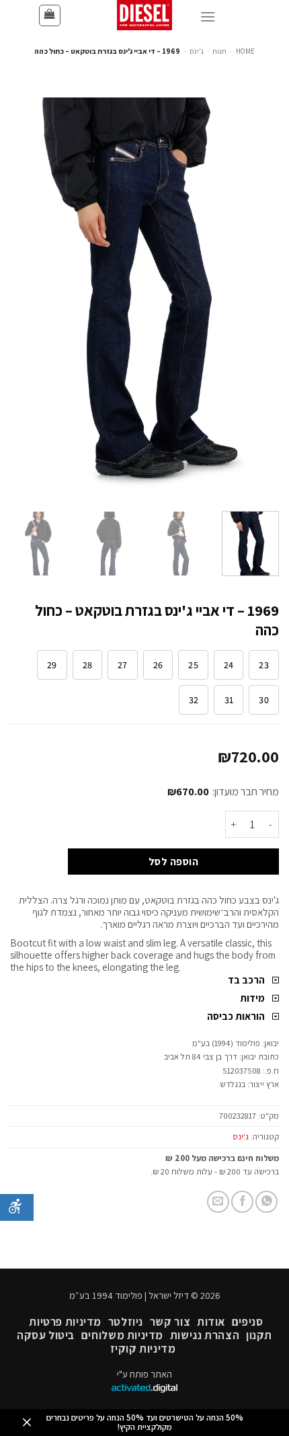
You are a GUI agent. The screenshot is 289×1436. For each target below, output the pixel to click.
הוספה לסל (173, 861)
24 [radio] (229, 665)
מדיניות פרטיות (65, 1321)
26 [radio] (158, 665)
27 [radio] (123, 665)
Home (245, 51)
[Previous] (257, 299)
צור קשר (170, 1321)
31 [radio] (229, 700)
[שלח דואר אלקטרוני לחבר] (218, 1202)
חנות (219, 51)
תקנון (259, 1335)
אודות (211, 1321)
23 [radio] (264, 665)
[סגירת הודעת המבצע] (27, 1423)
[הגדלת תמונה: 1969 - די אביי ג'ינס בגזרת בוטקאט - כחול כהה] (144, 298)
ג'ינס (197, 51)
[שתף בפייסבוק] (242, 1202)
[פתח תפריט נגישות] (17, 1207)
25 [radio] (193, 665)
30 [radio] (264, 700)
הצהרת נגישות (204, 1335)
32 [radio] (194, 700)
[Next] (23, 299)
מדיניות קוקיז (143, 1348)
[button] (49, 15)
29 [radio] (52, 665)
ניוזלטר (125, 1321)
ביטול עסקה (46, 1335)
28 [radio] (88, 665)
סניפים (247, 1321)
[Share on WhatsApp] (266, 1202)
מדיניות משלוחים (122, 1335)
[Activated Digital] (144, 1389)
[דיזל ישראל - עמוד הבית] (144, 15)
